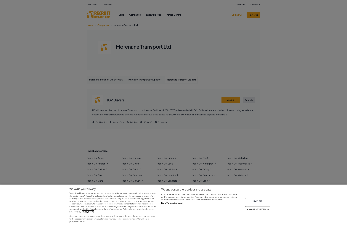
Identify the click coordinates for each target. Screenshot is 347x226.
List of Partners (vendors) (171, 203)
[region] (173, 205)
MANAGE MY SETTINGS (258, 209)
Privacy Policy (87, 212)
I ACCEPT (257, 201)
